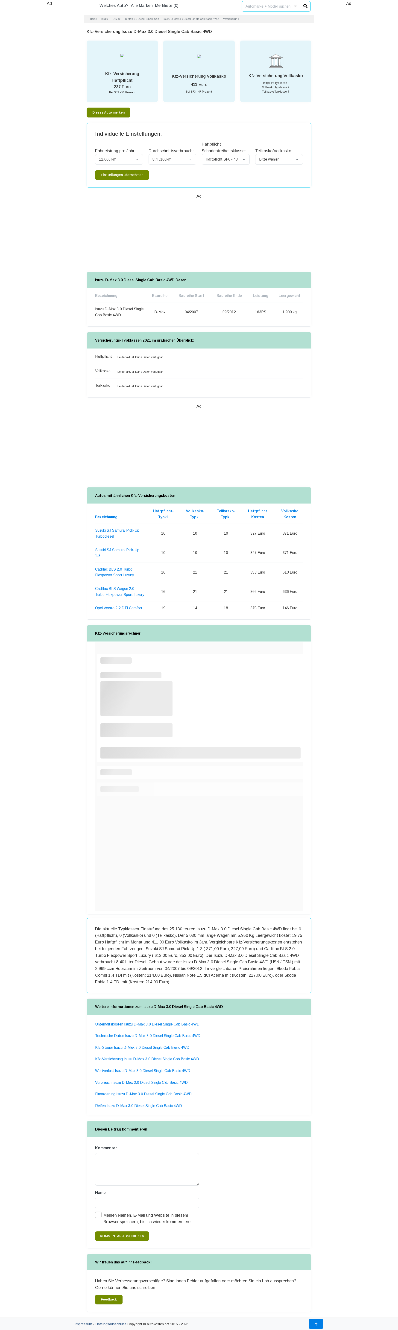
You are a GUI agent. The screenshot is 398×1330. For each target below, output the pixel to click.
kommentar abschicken (122, 1236)
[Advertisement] (49, 76)
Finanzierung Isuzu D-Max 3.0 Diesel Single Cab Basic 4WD (143, 1094)
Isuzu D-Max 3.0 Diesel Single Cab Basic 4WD (191, 19)
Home (93, 19)
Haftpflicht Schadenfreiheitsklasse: (224, 147)
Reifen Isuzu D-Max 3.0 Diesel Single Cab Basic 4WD (138, 1106)
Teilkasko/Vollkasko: (273, 151)
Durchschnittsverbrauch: (171, 151)
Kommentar (106, 1148)
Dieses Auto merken (108, 112)
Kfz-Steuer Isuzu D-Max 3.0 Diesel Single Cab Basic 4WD (142, 1047)
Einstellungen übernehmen (122, 175)
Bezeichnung (106, 517)
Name (100, 1192)
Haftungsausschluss (110, 1324)
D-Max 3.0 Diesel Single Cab (142, 19)
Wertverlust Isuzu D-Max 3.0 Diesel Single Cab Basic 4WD (142, 1071)
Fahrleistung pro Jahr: (115, 151)
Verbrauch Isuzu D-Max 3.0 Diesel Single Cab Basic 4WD (141, 1082)
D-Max (116, 19)
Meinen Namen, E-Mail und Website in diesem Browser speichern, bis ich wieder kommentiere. (147, 1218)
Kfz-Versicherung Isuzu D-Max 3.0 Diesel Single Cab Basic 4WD (147, 1059)
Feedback (109, 1299)
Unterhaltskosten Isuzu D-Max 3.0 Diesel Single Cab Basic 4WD (147, 1024)
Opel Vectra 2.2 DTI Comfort (118, 608)
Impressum (83, 1324)
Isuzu (104, 19)
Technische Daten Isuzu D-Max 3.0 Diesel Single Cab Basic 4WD (147, 1036)
